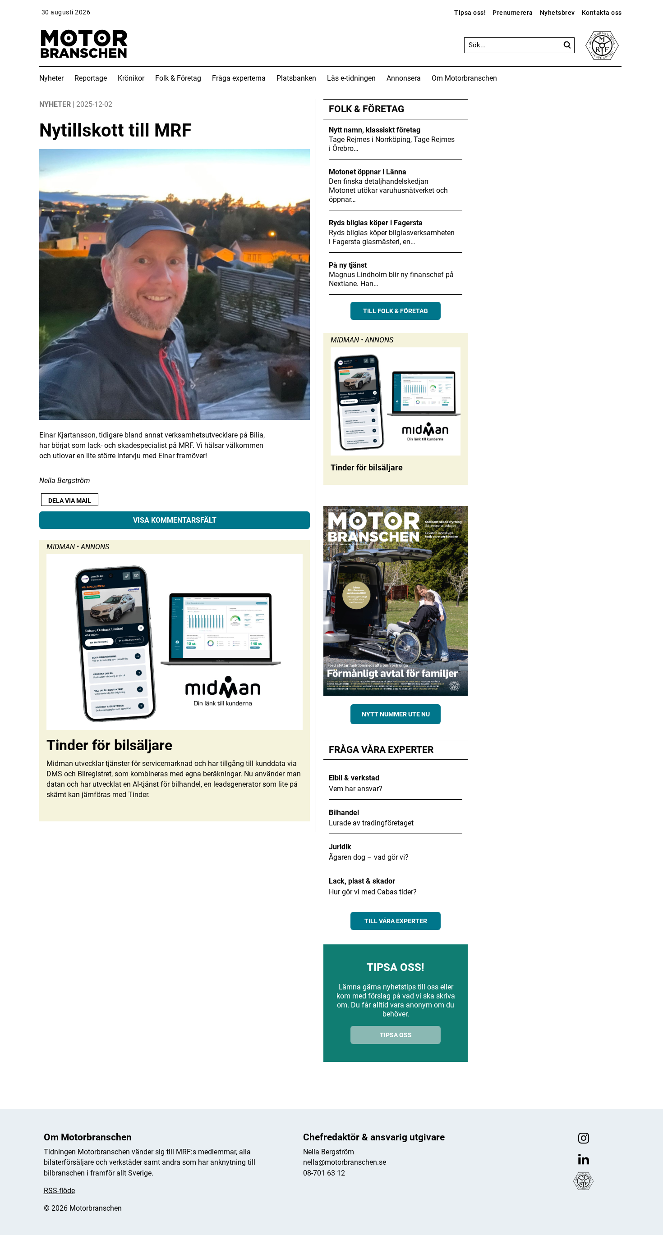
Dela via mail (69, 500)
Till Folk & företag (395, 310)
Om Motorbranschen (464, 78)
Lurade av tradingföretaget (371, 823)
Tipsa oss (396, 1035)
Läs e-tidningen (351, 78)
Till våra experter (395, 921)
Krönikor (131, 78)
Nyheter (51, 78)
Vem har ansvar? (355, 788)
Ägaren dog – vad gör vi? (369, 857)
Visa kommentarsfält (174, 520)
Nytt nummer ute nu (396, 714)
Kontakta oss (602, 12)
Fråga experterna (239, 78)
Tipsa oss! (470, 12)
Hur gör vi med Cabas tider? (373, 892)
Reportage (90, 78)
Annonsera (404, 78)
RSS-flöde (59, 1190)
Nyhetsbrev (557, 12)
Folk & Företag (178, 78)
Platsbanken (296, 78)
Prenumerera (513, 12)
